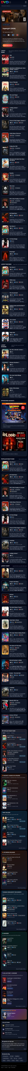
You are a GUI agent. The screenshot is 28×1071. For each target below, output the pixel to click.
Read (25, 1049)
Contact (5, 1067)
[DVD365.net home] (6, 2)
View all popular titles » (21, 929)
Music (17, 1060)
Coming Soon (5, 1056)
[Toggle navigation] (26, 2)
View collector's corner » (21, 1006)
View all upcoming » (22, 888)
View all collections (22, 1037)
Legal (9, 1067)
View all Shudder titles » (21, 969)
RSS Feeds (13, 1067)
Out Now (11, 1056)
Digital (4, 1060)
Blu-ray (15, 1058)
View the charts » (22, 848)
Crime (21, 1060)
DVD (11, 1058)
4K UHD (20, 1058)
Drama (13, 1060)
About (2, 1067)
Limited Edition (6, 1058)
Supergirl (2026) (9, 28)
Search (24, 5)
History (8, 1060)
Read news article (7, 45)
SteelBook (17, 1056)
